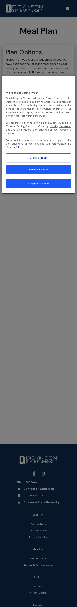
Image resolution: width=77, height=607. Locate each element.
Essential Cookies (38, 169)
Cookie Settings (38, 158)
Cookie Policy (14, 147)
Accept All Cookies (38, 183)
